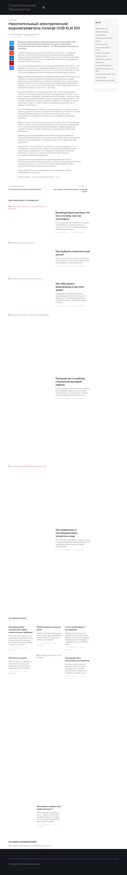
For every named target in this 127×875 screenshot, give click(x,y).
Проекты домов (101, 56)
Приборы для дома (102, 53)
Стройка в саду (100, 77)
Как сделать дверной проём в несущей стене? (70, 190)
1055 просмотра (79, 306)
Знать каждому (100, 35)
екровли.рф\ (39, 53)
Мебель (98, 41)
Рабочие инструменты (103, 59)
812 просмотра (31, 37)
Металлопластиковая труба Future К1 (24, 189)
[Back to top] (121, 869)
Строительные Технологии (22, 7)
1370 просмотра (79, 232)
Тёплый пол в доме (17, 658)
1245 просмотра (79, 398)
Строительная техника (103, 65)
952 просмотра (79, 266)
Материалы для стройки (104, 38)
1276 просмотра (79, 550)
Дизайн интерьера (102, 32)
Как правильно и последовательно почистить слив (66, 533)
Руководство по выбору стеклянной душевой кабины (70, 381)
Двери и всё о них (101, 28)
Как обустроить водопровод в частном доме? (70, 286)
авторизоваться (46, 846)
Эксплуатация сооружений (104, 80)
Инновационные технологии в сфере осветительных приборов (20, 629)
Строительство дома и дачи (105, 74)
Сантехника (12, 20)
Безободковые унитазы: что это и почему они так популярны (73, 215)
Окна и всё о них (101, 44)
